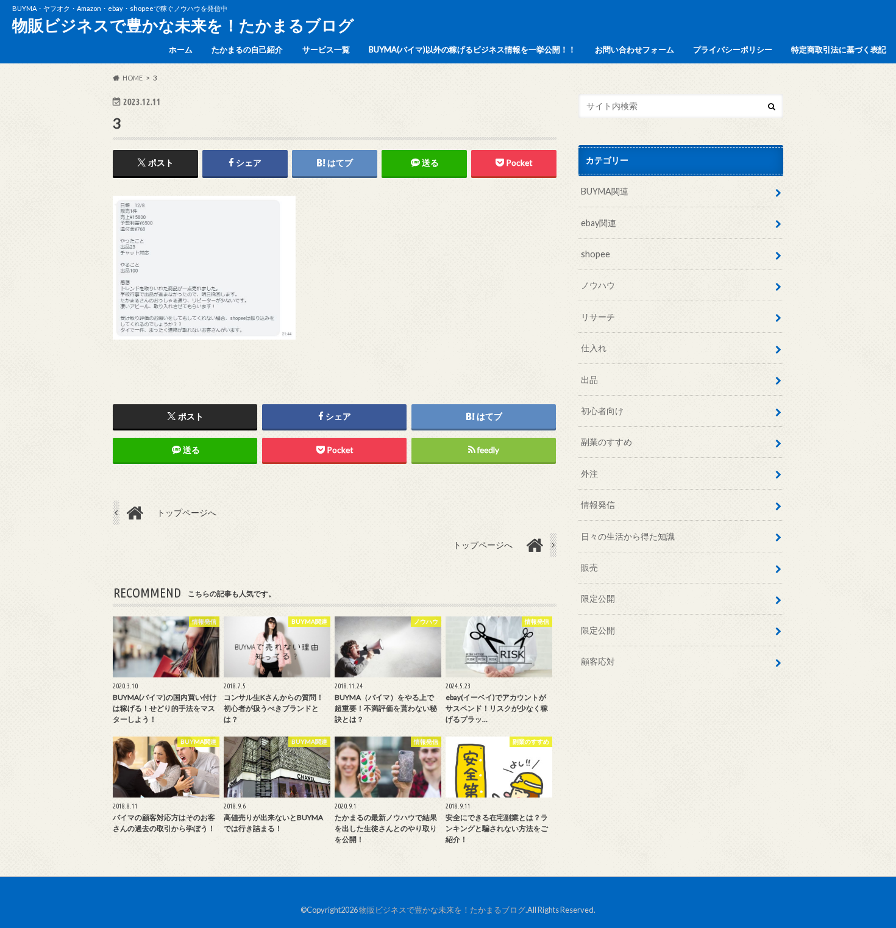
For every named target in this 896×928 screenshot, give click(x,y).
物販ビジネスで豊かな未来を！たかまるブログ (183, 25)
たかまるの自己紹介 (247, 49)
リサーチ (598, 317)
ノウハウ (598, 285)
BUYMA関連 (604, 191)
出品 (589, 379)
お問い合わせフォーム (634, 49)
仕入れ (593, 348)
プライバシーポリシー (732, 49)
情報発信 (598, 504)
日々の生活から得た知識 (628, 536)
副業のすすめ (606, 442)
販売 (589, 567)
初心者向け (602, 410)
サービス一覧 (326, 49)
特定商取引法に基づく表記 (838, 49)
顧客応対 (598, 661)
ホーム (181, 49)
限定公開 (598, 598)
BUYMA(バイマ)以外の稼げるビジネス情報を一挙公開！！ (472, 49)
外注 (589, 473)
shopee (595, 254)
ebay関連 (598, 223)
